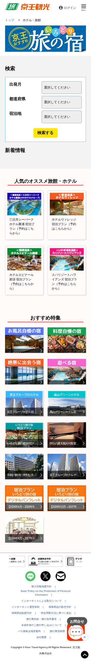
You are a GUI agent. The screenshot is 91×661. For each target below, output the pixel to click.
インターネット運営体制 (25, 606)
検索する (45, 132)
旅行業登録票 (57, 631)
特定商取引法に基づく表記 (56, 613)
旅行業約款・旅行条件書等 (41, 619)
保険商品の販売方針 (60, 606)
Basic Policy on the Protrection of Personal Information (46, 593)
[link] (27, 7)
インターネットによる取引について (41, 600)
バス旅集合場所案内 (29, 631)
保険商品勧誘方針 (22, 613)
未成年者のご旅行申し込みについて (41, 625)
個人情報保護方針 (41, 586)
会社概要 (41, 637)
